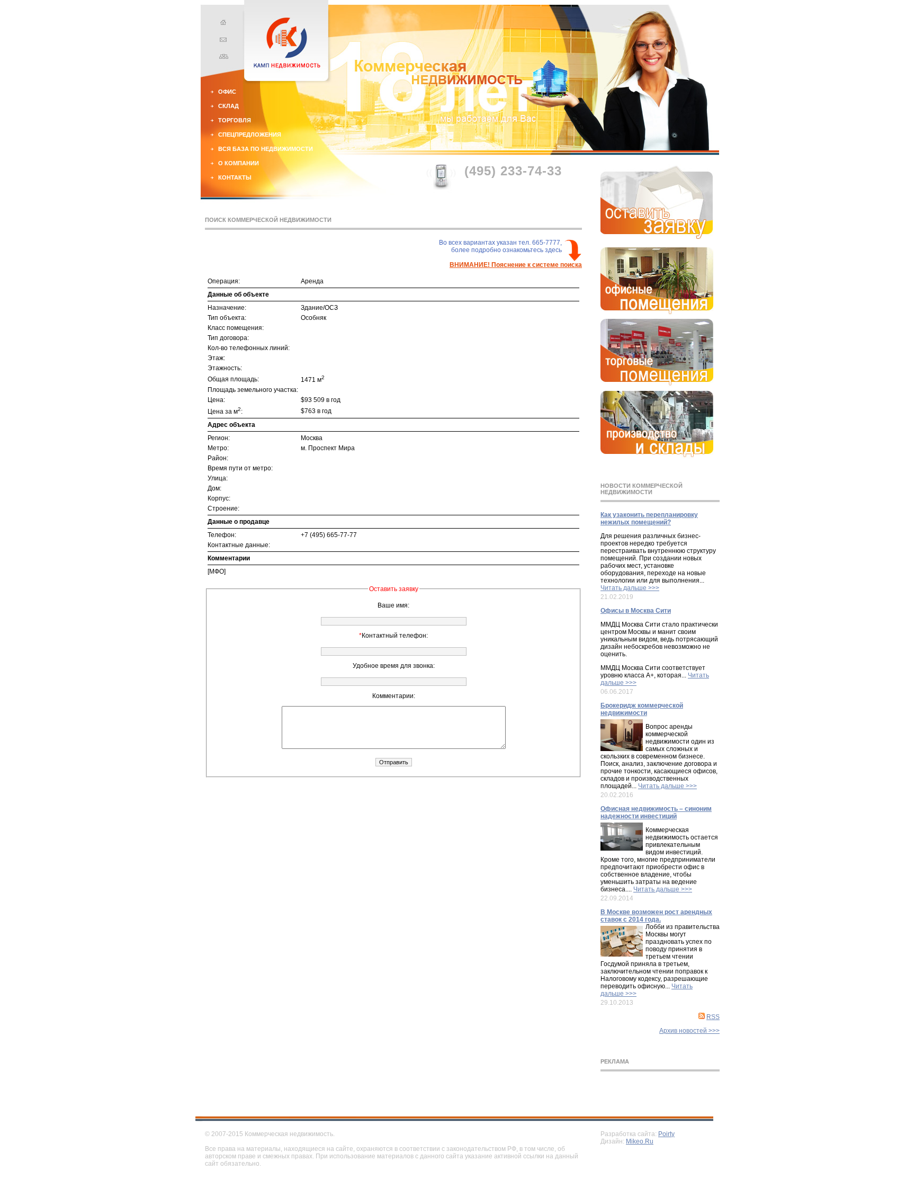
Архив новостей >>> (689, 1030)
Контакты (235, 177)
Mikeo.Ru (639, 1141)
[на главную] (222, 24)
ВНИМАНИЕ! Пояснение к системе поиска (516, 265)
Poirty (666, 1134)
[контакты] (222, 40)
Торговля (234, 120)
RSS (713, 1017)
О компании (238, 163)
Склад (228, 106)
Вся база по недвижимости (265, 149)
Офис (227, 91)
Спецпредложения (249, 134)
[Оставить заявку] (656, 236)
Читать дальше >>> (629, 588)
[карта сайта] (222, 57)
